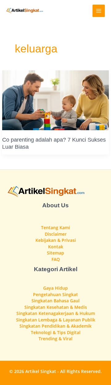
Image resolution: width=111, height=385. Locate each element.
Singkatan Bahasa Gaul (55, 301)
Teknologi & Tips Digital (55, 332)
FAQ (55, 259)
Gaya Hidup (55, 288)
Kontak (55, 247)
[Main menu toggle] (98, 11)
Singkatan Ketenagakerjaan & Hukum (55, 313)
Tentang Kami (55, 227)
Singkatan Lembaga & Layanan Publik (55, 320)
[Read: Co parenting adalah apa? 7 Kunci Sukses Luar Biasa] (55, 99)
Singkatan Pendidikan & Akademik (55, 326)
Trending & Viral (55, 339)
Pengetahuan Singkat (55, 294)
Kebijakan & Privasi (55, 240)
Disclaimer (56, 234)
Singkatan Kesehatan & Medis (55, 307)
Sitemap (55, 253)
